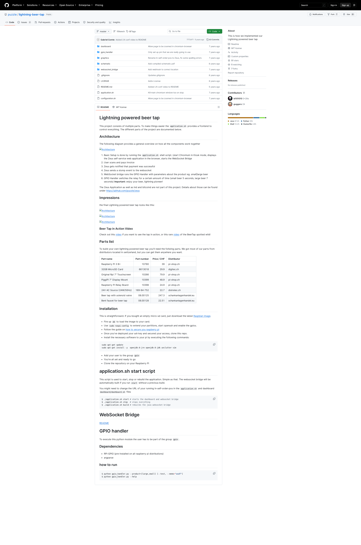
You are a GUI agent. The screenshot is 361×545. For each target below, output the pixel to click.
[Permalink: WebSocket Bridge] (97, 415)
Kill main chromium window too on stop (166, 92)
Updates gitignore (156, 75)
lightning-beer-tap (31, 14)
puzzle (12, 14)
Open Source (66, 5)
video (119, 234)
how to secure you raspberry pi (142, 329)
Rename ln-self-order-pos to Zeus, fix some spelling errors (175, 58)
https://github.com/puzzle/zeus (123, 190)
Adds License (154, 81)
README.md (106, 87)
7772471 (190, 39)
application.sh (107, 92)
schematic (105, 63)
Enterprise (84, 5)
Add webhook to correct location (163, 69)
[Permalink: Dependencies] (97, 446)
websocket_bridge (109, 69)
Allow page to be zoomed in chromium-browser (170, 46)
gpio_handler (107, 52)
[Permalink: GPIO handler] (97, 431)
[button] (214, 344)
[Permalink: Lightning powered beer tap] (97, 118)
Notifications (318, 14)
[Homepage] (7, 5)
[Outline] (218, 107)
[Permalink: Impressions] (97, 198)
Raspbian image (201, 316)
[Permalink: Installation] (97, 309)
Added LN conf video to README (131, 39)
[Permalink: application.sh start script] (97, 371)
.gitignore (105, 75)
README (104, 423)
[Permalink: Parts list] (97, 241)
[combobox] (187, 31)
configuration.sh (108, 98)
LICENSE (105, 81)
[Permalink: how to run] (97, 465)
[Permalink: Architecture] (97, 136)
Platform (17, 5)
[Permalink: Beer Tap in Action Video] (97, 229)
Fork (334, 14)
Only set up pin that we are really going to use (169, 52)
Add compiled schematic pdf (161, 63)
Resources (48, 5)
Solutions (32, 5)
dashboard (106, 46)
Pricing (99, 5)
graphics (105, 58)
